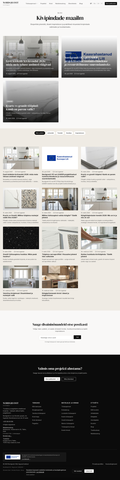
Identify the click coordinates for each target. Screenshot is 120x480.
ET (91, 3)
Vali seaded (78, 471)
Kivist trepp (35, 416)
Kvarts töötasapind (67, 416)
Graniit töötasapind (67, 420)
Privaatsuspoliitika (97, 464)
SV (98, 3)
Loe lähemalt (40, 472)
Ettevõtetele (72, 3)
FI (101, 3)
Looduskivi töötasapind (69, 413)
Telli (77, 337)
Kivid (50, 3)
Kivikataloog (65, 410)
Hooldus (69, 133)
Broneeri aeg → (7, 436)
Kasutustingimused (111, 464)
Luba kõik (89, 471)
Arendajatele (95, 420)
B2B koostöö (95, 410)
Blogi (81, 3)
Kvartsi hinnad (66, 430)
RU (95, 3)
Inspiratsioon (79, 133)
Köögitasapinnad (37, 410)
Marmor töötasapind (68, 423)
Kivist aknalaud (36, 420)
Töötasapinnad (31, 3)
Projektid (43, 3)
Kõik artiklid (40, 133)
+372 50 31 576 (8, 421)
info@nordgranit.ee (9, 424)
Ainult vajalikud (30, 474)
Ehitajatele (94, 416)
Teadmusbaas (95, 430)
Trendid (59, 133)
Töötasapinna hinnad (68, 427)
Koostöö (93, 423)
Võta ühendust (69, 379)
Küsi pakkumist (111, 3)
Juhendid (50, 133)
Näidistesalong (60, 3)
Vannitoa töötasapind (38, 413)
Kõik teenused (36, 406)
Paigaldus (35, 423)
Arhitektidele (95, 413)
